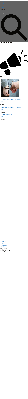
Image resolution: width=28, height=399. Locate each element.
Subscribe (3, 13)
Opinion (3, 2)
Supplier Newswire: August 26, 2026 (6, 114)
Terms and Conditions (4, 245)
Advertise (3, 7)
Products (3, 3)
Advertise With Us (3, 241)
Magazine (3, 11)
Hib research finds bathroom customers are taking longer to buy (11, 107)
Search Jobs (2, 243)
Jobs (2, 5)
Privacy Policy (3, 246)
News (3, 1)
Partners (3, 6)
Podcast (3, 12)
